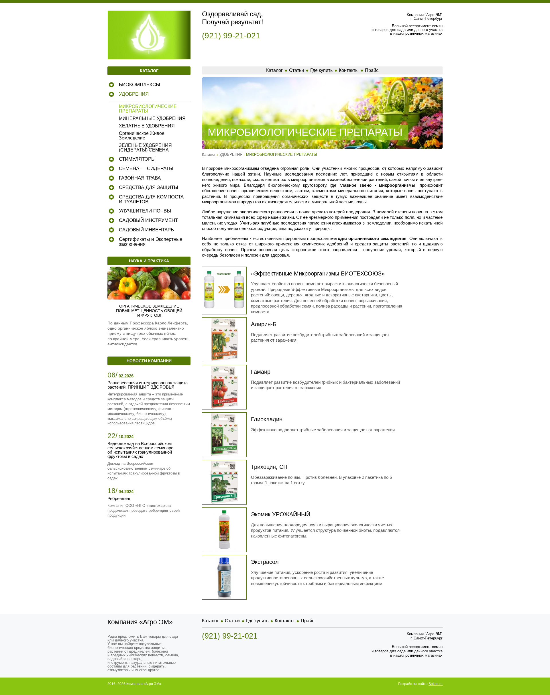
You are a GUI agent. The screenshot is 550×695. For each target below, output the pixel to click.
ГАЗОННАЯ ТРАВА (140, 178)
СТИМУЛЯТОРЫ (137, 159)
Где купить (321, 70)
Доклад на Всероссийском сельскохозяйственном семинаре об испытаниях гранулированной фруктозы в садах (143, 470)
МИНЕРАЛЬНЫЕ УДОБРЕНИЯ (152, 118)
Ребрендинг (118, 498)
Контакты (349, 70)
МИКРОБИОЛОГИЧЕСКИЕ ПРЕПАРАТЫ (148, 108)
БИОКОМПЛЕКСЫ (139, 84)
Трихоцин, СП (269, 467)
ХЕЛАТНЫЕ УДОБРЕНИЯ (147, 126)
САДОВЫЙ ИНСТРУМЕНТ (148, 220)
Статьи (296, 70)
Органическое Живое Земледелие (141, 135)
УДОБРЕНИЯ (134, 94)
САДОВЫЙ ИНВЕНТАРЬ (146, 229)
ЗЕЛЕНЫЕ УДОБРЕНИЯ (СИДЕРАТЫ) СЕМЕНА (145, 147)
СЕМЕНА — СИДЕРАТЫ (146, 168)
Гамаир (260, 372)
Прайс (371, 70)
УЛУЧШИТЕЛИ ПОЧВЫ (145, 210)
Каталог (274, 70)
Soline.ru (436, 684)
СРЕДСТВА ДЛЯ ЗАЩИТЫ (148, 187)
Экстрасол (265, 562)
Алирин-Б (263, 324)
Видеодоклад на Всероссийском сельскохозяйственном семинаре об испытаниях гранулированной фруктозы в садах (140, 449)
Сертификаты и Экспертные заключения (150, 242)
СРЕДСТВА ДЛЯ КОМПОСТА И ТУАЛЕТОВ (151, 199)
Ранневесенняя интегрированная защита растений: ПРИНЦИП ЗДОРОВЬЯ (147, 385)
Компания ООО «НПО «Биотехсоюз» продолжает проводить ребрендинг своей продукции (143, 510)
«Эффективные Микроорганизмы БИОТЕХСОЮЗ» (318, 273)
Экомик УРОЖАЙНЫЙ (280, 514)
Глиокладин (266, 419)
